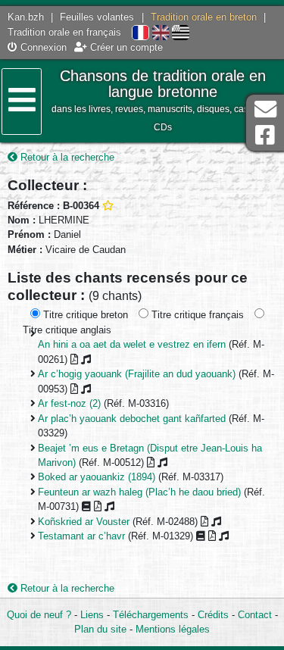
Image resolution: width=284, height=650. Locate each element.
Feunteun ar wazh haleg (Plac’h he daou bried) (139, 492)
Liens (92, 614)
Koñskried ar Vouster (84, 521)
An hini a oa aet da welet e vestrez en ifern (132, 344)
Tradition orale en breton (204, 17)
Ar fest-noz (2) (69, 403)
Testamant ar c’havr (81, 536)
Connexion (42, 47)
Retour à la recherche (65, 157)
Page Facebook (265, 135)
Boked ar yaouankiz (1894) (96, 477)
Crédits (213, 614)
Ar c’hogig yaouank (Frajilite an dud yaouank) (137, 374)
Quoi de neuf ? (39, 614)
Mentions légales (173, 629)
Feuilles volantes (97, 17)
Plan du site (100, 629)
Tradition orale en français (64, 32)
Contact (255, 614)
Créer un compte (125, 47)
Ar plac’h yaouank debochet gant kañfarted (132, 418)
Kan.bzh (26, 17)
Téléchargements (151, 614)
